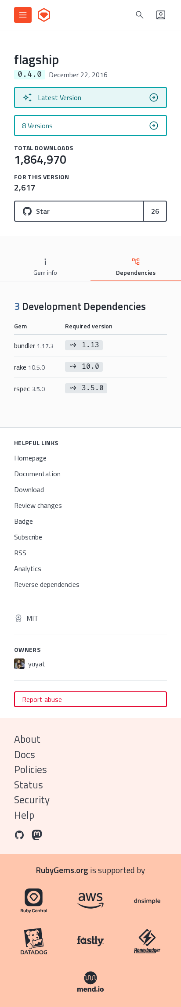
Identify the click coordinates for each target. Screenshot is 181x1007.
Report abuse (42, 699)
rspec (29, 388)
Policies (30, 769)
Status (28, 784)
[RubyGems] (44, 15)
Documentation (37, 473)
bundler (34, 345)
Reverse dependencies (47, 584)
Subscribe (28, 537)
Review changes (38, 505)
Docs (24, 754)
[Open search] (140, 15)
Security (32, 799)
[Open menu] (23, 15)
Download (29, 489)
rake (29, 367)
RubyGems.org (62, 869)
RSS (20, 552)
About (27, 739)
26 (155, 211)
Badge (23, 521)
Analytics (27, 568)
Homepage (30, 458)
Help (24, 815)
